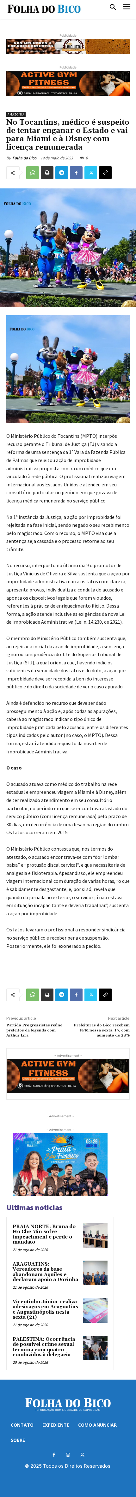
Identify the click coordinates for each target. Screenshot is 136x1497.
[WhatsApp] (32, 172)
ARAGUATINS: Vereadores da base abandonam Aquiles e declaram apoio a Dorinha (45, 1272)
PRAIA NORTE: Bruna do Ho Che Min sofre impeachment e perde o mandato (44, 1234)
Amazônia (16, 114)
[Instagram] (68, 1454)
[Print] (47, 172)
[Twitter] (90, 172)
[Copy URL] (105, 172)
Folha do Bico (24, 158)
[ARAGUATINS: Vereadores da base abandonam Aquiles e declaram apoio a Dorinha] (95, 1273)
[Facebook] (76, 172)
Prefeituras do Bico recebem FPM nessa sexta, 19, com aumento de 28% (102, 1030)
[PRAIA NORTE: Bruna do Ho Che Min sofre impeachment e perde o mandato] (95, 1235)
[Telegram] (61, 172)
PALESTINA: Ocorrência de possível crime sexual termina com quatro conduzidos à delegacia (44, 1347)
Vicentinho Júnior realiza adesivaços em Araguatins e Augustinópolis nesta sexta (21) (45, 1310)
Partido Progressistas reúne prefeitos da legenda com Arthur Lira (34, 1030)
